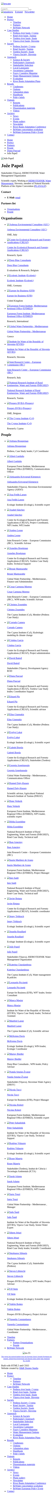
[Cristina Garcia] (15, 640)
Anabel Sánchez (14, 515)
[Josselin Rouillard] (16, 931)
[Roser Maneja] (14, 1158)
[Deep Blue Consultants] (19, 260)
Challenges (18, 86)
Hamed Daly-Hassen (16, 788)
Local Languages (21, 68)
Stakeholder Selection (23, 65)
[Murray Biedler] (15, 1054)
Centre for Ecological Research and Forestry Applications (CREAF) (27, 248)
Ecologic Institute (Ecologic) (20, 280)
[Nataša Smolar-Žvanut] (18, 1072)
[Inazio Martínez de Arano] (20, 860)
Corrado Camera (15, 627)
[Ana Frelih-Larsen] (16, 494)
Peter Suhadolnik (15, 1128)
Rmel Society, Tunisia (23, 49)
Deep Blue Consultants (18, 265)
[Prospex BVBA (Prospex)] (20, 403)
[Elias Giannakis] (15, 714)
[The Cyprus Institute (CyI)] (20, 418)
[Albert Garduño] (15, 456)
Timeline (17, 22)
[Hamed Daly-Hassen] (18, 783)
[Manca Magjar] (15, 1000)
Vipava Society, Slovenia (24, 54)
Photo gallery (19, 121)
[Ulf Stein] (12, 1289)
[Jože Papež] (13, 946)
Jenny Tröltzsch (14, 921)
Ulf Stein (11, 1294)
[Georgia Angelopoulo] (18, 765)
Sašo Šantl (12, 1217)
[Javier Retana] (14, 898)
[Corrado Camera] (16, 622)
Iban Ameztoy (13, 847)
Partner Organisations (23, 1342)
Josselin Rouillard (15, 936)
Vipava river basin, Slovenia (26, 41)
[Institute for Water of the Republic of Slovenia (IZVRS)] (29, 344)
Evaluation (18, 78)
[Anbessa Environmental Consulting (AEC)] (28, 224)
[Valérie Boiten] (15, 1304)
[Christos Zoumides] (17, 604)
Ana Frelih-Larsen (15, 499)
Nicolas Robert (14, 1110)
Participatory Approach (23, 62)
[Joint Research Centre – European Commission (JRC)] (29, 365)
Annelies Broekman (16, 553)
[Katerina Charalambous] (19, 964)
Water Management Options (26, 76)
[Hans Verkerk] (14, 801)
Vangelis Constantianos (18, 1324)
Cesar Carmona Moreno (18, 591)
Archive (11, 113)
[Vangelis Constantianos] (19, 1319)
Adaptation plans (21, 92)
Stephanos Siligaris (16, 1258)
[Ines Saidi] (13, 878)
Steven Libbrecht (15, 1276)
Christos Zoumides (16, 609)
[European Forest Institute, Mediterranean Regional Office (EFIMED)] (29, 308)
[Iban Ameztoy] (15, 842)
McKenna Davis (14, 1041)
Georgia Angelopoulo (17, 770)
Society (10, 43)
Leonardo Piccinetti (16, 987)
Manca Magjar (14, 1005)
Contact (10, 135)
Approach (11, 57)
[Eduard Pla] (13, 696)
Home (10, 17)
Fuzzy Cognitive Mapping (25, 73)
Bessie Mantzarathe (16, 574)
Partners (16, 25)
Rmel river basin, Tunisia (24, 35)
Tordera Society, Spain (23, 51)
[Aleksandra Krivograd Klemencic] (24, 476)
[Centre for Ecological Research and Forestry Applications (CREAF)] (29, 242)
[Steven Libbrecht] (16, 1271)
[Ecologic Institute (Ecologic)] (21, 275)
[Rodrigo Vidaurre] (16, 1143)
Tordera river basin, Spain (25, 38)
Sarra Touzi (12, 1199)
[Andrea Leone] (15, 530)
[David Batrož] (14, 658)
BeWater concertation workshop (28, 129)
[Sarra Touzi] (13, 1194)
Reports (16, 102)
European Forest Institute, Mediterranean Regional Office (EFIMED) (26, 314)
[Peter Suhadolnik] (16, 1123)
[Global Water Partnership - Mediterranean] (27, 326)
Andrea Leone (13, 535)
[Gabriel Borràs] (15, 747)
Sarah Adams (13, 1181)
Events (16, 118)
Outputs (10, 100)
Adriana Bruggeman (16, 446)
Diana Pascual (13, 150)
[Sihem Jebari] (14, 1232)
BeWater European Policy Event (28, 132)
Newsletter (30, 12)
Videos (16, 110)
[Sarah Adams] (14, 1176)
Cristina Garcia (14, 645)
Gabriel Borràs (14, 752)
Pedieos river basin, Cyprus (25, 33)
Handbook (18, 94)
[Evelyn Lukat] (14, 732)
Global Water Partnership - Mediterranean (26, 331)
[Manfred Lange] (15, 1021)
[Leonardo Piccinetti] (17, 982)
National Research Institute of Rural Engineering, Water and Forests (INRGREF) (28, 391)
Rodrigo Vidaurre (15, 1148)
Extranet (19, 12)
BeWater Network (21, 27)
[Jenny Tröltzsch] (15, 916)
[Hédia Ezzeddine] (16, 821)
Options (16, 89)
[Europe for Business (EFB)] (21, 290)
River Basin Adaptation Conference (29, 127)
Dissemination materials (24, 108)
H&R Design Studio (28, 1368)
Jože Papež (12, 952)
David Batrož (13, 663)
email (17, 197)
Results (10, 84)
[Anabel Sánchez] (16, 510)
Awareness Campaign (23, 70)
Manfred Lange (14, 1026)
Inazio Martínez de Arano (19, 865)
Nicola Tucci (13, 1095)
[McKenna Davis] (16, 1036)
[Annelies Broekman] (17, 548)
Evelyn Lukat (13, 737)
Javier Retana (13, 903)
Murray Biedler (14, 1059)
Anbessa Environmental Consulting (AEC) (27, 229)
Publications (18, 105)
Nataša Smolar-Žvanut (17, 1077)
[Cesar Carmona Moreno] (19, 586)
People (10, 148)
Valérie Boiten (13, 1309)
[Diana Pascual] (15, 676)
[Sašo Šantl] (13, 1212)
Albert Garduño (14, 461)
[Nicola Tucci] (14, 1089)
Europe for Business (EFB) (19, 295)
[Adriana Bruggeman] (17, 441)
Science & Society (21, 60)
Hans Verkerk (13, 806)
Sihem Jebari (13, 1237)
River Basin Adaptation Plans (26, 81)
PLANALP (40, 186)
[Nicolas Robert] (15, 1105)
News (15, 116)
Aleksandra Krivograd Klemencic (22, 482)
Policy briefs (19, 97)
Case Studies (13, 30)
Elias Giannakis (14, 719)
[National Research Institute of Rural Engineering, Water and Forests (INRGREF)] (29, 385)
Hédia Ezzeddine (15, 826)
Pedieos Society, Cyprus (24, 46)
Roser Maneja (13, 1163)
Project (10, 19)
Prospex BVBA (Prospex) (19, 408)
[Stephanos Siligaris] (17, 1253)
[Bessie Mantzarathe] (17, 569)
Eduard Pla (12, 701)
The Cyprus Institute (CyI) (19, 423)
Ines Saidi (11, 883)
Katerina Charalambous (18, 969)
